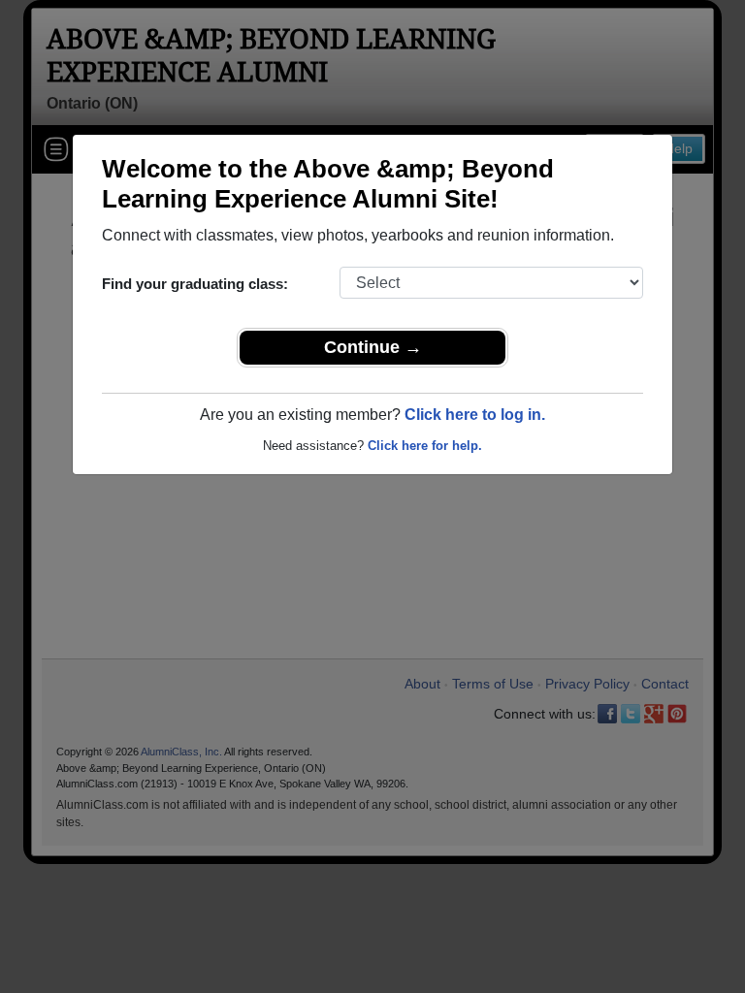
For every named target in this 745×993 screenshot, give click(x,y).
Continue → (373, 347)
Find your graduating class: (195, 283)
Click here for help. (425, 445)
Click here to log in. (475, 414)
